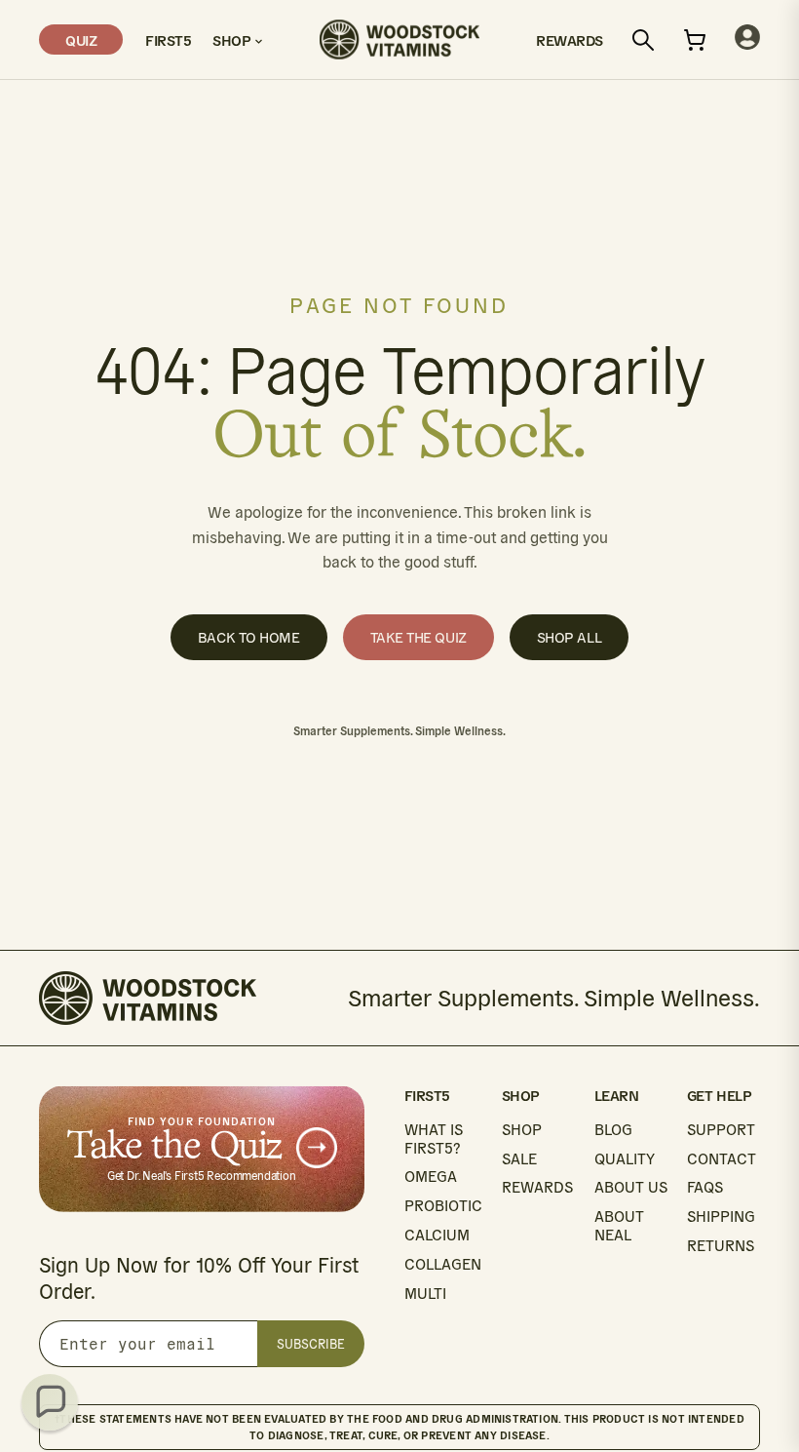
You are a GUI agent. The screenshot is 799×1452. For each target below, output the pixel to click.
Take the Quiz (418, 637)
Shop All (569, 637)
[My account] (747, 39)
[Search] (643, 40)
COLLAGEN (442, 1264)
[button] (49, 1402)
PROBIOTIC (443, 1206)
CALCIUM (437, 1235)
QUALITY (624, 1159)
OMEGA (430, 1176)
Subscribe (311, 1344)
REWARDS (537, 1187)
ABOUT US (630, 1187)
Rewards (569, 39)
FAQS (705, 1187)
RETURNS (720, 1245)
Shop (233, 39)
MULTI (425, 1293)
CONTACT (721, 1159)
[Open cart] (694, 40)
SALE (519, 1159)
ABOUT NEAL (619, 1225)
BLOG (613, 1129)
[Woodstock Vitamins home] (399, 39)
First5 (167, 39)
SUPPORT (721, 1129)
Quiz (80, 39)
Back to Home (249, 637)
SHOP (522, 1129)
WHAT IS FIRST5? (433, 1139)
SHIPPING (721, 1216)
